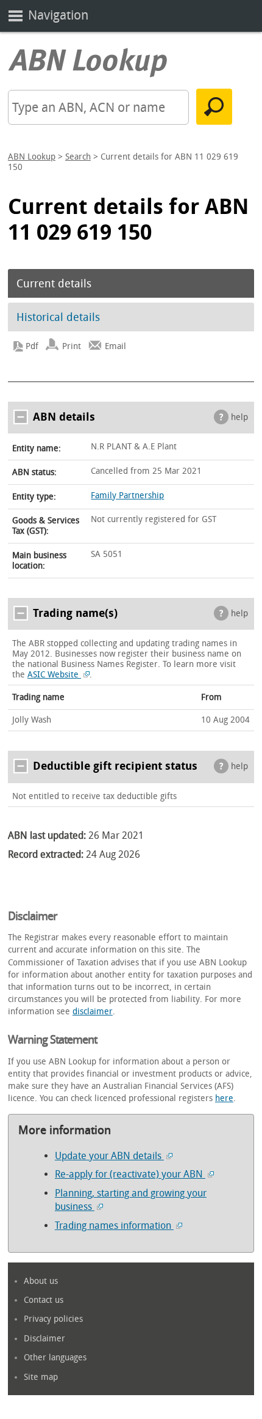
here (224, 1098)
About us (41, 1281)
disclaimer (93, 1011)
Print (71, 346)
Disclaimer (44, 1338)
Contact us (43, 1300)
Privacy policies (53, 1319)
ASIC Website (54, 674)
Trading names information (114, 1225)
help (239, 417)
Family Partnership (127, 495)
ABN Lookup (31, 157)
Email (115, 346)
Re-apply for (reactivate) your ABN (130, 1174)
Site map (41, 1377)
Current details (53, 283)
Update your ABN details (109, 1156)
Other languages (55, 1357)
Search (78, 157)
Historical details (58, 317)
